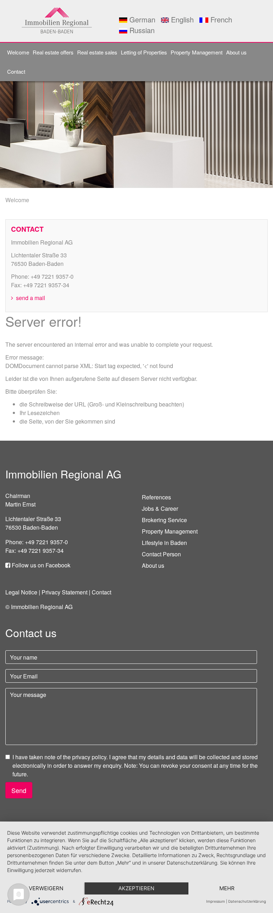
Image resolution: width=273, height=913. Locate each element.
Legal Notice (21, 592)
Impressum (215, 901)
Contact (16, 71)
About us (236, 52)
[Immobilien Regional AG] (57, 20)
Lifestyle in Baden (164, 543)
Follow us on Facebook (40, 565)
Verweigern (46, 888)
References (156, 497)
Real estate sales (97, 52)
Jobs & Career (160, 508)
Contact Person (161, 554)
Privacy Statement (64, 592)
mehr (227, 888)
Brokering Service (164, 520)
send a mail (30, 298)
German (141, 19)
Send (18, 790)
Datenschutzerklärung (247, 901)
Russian (141, 30)
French (220, 19)
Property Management (197, 52)
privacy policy (89, 757)
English (181, 19)
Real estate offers (53, 52)
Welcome (18, 52)
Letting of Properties (144, 52)
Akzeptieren (136, 888)
